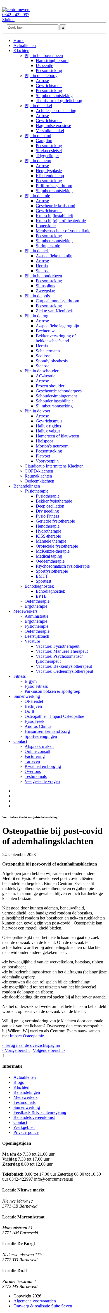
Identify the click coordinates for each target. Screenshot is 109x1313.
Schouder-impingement (56, 396)
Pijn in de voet (37, 411)
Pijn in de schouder (41, 371)
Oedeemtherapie (50, 561)
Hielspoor (44, 441)
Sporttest (43, 581)
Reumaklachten (38, 476)
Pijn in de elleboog (41, 75)
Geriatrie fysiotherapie (55, 521)
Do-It (29, 711)
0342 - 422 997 (15, 14)
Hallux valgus (48, 431)
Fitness (19, 676)
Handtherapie (48, 526)
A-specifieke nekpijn (54, 255)
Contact (20, 741)
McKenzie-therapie (53, 551)
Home (18, 40)
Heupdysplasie (49, 170)
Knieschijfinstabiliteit (54, 215)
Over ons (33, 771)
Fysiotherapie (36, 491)
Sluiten (8, 19)
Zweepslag (45, 290)
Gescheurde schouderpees (59, 391)
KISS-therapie (48, 536)
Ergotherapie (36, 606)
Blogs (18, 1082)
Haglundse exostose (53, 125)
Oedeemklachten (39, 481)
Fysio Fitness (47, 516)
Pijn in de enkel (38, 105)
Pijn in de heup (38, 160)
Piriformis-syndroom (54, 185)
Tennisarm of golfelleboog (59, 100)
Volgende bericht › (49, 1050)
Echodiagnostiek (39, 586)
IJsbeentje (44, 65)
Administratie (36, 616)
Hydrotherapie (48, 531)
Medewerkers (25, 611)
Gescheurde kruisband (55, 205)
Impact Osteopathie (27, 1035)
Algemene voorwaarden (34, 1301)
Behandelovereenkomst (34, 1117)
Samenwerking (26, 696)
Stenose (42, 270)
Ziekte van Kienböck (54, 310)
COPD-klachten (39, 471)
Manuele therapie (51, 541)
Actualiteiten (24, 45)
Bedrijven (33, 706)
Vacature (32, 641)
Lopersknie (46, 225)
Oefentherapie (37, 601)
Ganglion (44, 140)
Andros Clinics (38, 726)
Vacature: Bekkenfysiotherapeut (64, 666)
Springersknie (48, 245)
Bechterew (45, 330)
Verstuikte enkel (50, 130)
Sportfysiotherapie (52, 571)
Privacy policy (26, 1132)
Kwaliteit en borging (43, 766)
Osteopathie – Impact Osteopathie (54, 716)
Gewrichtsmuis (49, 85)
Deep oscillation (50, 506)
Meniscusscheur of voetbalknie (63, 230)
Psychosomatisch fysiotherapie (63, 566)
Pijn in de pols (37, 295)
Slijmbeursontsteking (54, 95)
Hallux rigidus (48, 426)
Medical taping (49, 556)
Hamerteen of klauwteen (57, 436)
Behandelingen (26, 486)
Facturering (35, 756)
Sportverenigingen (41, 736)
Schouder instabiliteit (54, 401)
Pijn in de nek (37, 250)
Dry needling (47, 511)
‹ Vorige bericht (16, 1050)
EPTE (41, 596)
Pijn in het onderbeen (43, 275)
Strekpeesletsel (49, 150)
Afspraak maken (39, 746)
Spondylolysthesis (52, 360)
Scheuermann (48, 350)
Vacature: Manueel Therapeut (62, 651)
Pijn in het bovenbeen (44, 55)
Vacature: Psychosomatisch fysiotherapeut (60, 659)
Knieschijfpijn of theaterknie (61, 220)
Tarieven (32, 761)
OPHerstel (34, 701)
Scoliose (43, 355)
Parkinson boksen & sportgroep (52, 691)
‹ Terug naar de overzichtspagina (31, 1045)
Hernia (42, 265)
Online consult (37, 751)
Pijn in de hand (38, 135)
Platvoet (43, 456)
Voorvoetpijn (47, 461)
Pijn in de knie (37, 195)
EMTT (42, 576)
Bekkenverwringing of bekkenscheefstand (56, 338)
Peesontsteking (49, 70)
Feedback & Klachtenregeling (39, 1112)
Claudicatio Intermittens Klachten (54, 466)
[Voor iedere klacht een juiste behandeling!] (16, 9)
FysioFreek (34, 721)
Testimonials (36, 776)
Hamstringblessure (52, 60)
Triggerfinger (47, 155)
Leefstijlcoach (37, 636)
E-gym (31, 681)
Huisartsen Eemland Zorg (47, 731)
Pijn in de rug (36, 315)
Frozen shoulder (50, 386)
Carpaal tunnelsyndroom (57, 300)
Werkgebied (24, 1127)
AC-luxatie (45, 376)
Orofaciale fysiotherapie (57, 546)
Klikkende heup (50, 175)
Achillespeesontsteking (56, 110)
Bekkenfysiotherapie (54, 501)
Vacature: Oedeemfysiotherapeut (64, 671)
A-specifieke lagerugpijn (57, 325)
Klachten (21, 50)
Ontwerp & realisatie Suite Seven (42, 1306)
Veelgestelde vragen (42, 781)
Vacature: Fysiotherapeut (57, 646)
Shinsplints (45, 285)
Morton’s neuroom (52, 446)
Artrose (42, 80)
